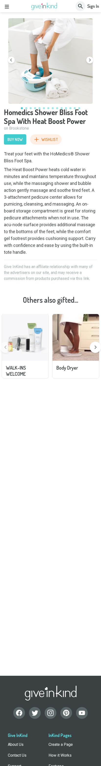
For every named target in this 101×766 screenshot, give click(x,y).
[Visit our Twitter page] (35, 713)
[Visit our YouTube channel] (82, 713)
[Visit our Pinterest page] (66, 713)
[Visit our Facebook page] (19, 713)
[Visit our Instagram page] (50, 713)
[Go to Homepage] (44, 6)
